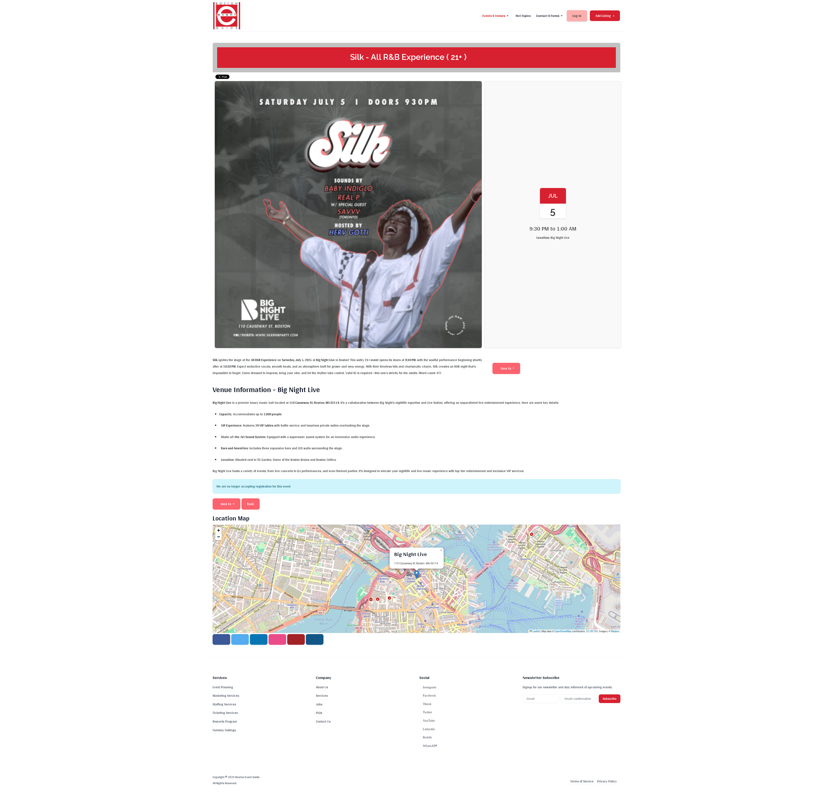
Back (250, 504)
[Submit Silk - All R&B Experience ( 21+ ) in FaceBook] (221, 639)
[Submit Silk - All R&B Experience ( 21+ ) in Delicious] (277, 639)
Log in (576, 16)
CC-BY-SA (592, 631)
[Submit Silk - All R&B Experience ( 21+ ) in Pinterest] (314, 639)
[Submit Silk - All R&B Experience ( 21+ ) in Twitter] (240, 639)
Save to (506, 368)
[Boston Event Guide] (226, 15)
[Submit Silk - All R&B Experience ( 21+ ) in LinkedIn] (258, 639)
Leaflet (536, 631)
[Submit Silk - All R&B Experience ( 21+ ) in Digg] (296, 639)
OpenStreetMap (562, 631)
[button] (496, 15)
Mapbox (615, 631)
